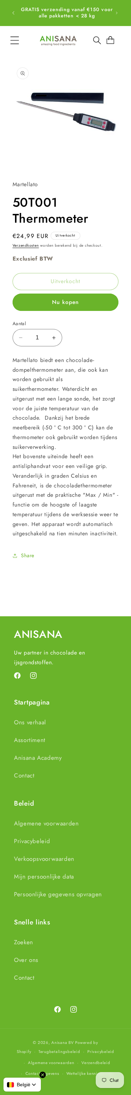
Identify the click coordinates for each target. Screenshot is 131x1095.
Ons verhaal (30, 722)
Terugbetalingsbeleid (59, 1051)
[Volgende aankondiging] (116, 12)
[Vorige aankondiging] (13, 12)
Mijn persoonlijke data (44, 876)
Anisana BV (62, 1042)
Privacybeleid (32, 841)
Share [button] (28, 555)
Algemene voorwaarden (46, 823)
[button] (15, 40)
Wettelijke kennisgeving (89, 1073)
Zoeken (23, 942)
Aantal (19, 323)
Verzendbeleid (95, 1062)
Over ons (26, 960)
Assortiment (29, 740)
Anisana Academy (37, 758)
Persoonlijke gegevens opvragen (58, 894)
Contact (24, 775)
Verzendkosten (26, 245)
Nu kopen (65, 302)
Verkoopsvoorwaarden (44, 859)
